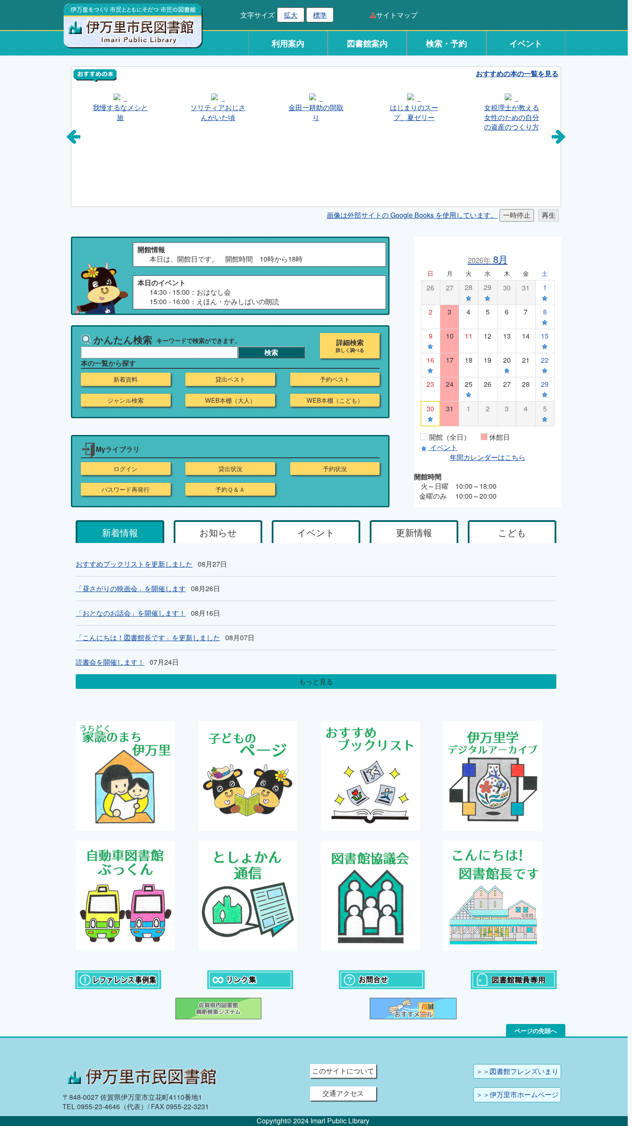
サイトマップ (396, 15)
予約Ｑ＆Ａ (230, 489)
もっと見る (316, 681)
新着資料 (126, 379)
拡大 (291, 15)
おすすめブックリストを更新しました (134, 564)
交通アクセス (343, 1093)
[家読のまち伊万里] (125, 775)
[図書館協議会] (370, 894)
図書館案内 (367, 43)
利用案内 (288, 43)
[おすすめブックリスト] (370, 775)
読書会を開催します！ (110, 662)
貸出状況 (230, 468)
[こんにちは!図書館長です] (492, 894)
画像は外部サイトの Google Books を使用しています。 (412, 215)
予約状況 (335, 468)
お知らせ (218, 532)
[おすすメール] (413, 1007)
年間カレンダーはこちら (487, 457)
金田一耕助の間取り (316, 112)
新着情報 (120, 532)
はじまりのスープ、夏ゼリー (414, 112)
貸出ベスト (230, 379)
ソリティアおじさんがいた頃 (217, 112)
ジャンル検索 (125, 400)
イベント (525, 43)
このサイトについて (343, 1071)
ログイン (126, 468)
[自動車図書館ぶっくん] (125, 894)
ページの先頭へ (536, 1030)
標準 (320, 15)
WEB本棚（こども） (335, 400)
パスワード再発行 (125, 489)
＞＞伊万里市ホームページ (517, 1094)
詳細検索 (350, 342)
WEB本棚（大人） (230, 400)
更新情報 (414, 532)
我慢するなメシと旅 (120, 112)
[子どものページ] (247, 775)
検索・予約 (446, 43)
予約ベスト (335, 379)
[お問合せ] (382, 979)
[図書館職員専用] (514, 979)
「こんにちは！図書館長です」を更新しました (148, 637)
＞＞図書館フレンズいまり (517, 1071)
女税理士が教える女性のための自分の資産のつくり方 (511, 117)
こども (512, 532)
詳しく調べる (350, 350)
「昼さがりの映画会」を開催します (131, 588)
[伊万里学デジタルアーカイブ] (492, 775)
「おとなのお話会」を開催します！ (131, 613)
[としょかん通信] (247, 894)
